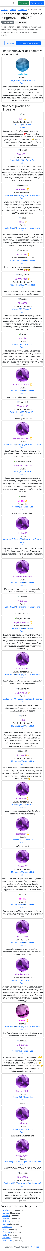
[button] (14, 3)
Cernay (5, 1224)
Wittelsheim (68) (17, 412)
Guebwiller (7, 1226)
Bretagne (6, 1232)
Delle (4, 1235)
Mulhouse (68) (17, 390)
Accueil (4, 9)
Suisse (22, 127)
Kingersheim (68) (17, 80)
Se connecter (37, 3)
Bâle (4, 1229)
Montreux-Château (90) (13, 539)
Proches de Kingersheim (28, 43)
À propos (35, 1247)
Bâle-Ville (27, 124)
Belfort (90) (10, 195)
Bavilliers (6, 1237)
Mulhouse (7, 1210)
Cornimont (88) (17, 1129)
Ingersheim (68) (17, 160)
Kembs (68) (17, 471)
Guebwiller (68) (17, 980)
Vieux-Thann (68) (17, 285)
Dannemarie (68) (17, 260)
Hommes (10, 43)
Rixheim (6, 1221)
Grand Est (22, 9)
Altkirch (5, 1218)
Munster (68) (17, 344)
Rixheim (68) (17, 628)
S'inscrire (23, 3)
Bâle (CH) (18, 124)
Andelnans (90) (9, 699)
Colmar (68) (17, 309)
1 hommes (21, 22)
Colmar (5, 1213)
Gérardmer (7, 1240)
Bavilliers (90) (9, 1161)
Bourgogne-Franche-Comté (28, 195)
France (13, 9)
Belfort (5, 1215)
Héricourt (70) (10, 444)
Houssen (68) (17, 839)
